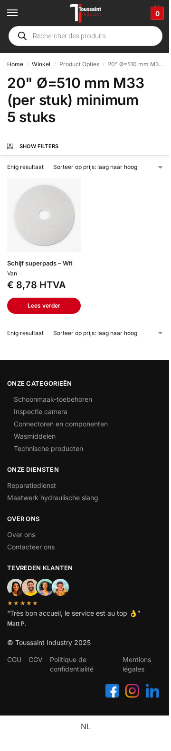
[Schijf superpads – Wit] (44, 215)
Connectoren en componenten (61, 424)
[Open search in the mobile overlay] (85, 36)
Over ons (21, 534)
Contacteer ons (31, 547)
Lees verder (44, 305)
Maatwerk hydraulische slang (52, 498)
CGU (14, 659)
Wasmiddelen (35, 436)
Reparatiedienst (31, 485)
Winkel (41, 64)
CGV (35, 659)
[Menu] (21, 13)
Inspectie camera (40, 411)
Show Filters (39, 146)
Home (15, 64)
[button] (156, 13)
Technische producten (48, 448)
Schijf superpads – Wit (40, 263)
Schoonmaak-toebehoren (53, 399)
